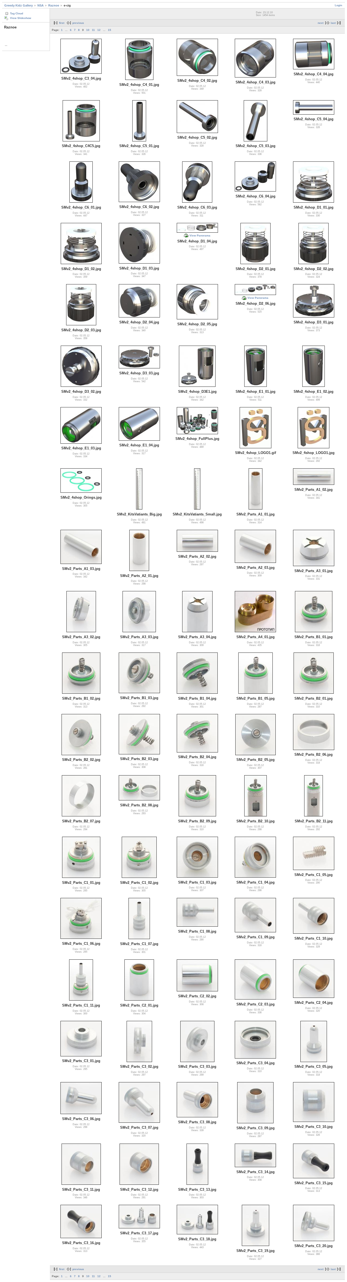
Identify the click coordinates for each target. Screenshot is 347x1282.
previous (78, 22)
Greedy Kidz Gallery (18, 5)
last (333, 22)
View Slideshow (20, 18)
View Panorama (199, 235)
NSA (40, 5)
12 (99, 29)
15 (109, 29)
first (61, 22)
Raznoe (53, 5)
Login (338, 5)
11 (93, 29)
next (320, 22)
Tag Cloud (16, 13)
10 (87, 29)
